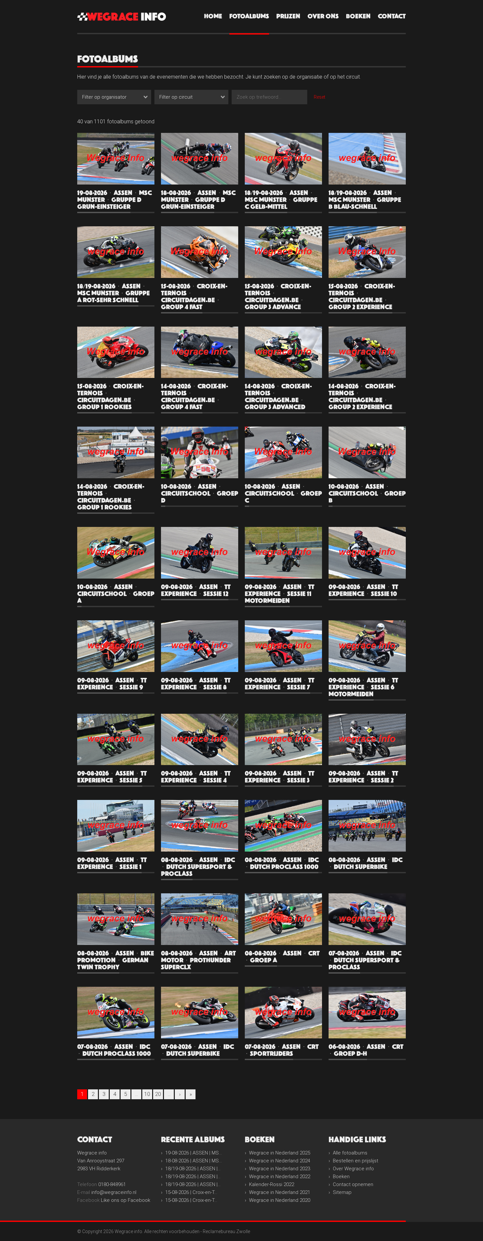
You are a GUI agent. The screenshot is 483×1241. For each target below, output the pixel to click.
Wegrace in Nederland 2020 (279, 1200)
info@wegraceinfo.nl (113, 1192)
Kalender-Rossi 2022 (271, 1184)
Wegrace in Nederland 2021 (279, 1192)
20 (158, 1094)
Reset (319, 97)
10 (147, 1094)
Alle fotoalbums (350, 1153)
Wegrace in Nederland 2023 (279, 1169)
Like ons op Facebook (125, 1200)
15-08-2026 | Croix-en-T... (191, 1192)
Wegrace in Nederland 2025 (279, 1153)
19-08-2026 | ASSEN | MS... (193, 1153)
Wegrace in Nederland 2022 (279, 1176)
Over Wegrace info (353, 1169)
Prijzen (288, 16)
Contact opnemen (353, 1184)
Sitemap (342, 1192)
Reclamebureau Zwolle (226, 1231)
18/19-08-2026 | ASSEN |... (192, 1169)
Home (213, 16)
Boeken (358, 16)
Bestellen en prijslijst (355, 1161)
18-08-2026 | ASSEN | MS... (193, 1161)
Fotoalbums (249, 16)
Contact (392, 16)
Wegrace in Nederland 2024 (279, 1161)
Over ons (323, 16)
